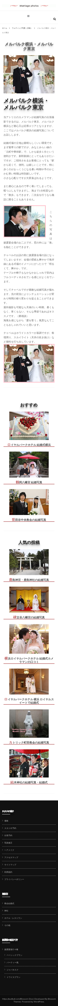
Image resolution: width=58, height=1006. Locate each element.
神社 (6, 910)
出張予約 (8, 835)
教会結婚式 (9, 903)
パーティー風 (12, 962)
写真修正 (8, 843)
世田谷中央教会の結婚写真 (29, 520)
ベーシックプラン (14, 955)
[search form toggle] (54, 19)
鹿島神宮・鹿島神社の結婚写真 (29, 580)
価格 (6, 821)
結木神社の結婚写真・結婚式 (29, 782)
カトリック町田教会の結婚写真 (29, 742)
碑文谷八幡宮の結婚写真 (29, 617)
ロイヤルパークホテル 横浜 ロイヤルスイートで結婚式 (29, 700)
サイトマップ (10, 864)
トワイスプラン (13, 977)
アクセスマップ (11, 857)
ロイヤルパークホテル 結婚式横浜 (29, 445)
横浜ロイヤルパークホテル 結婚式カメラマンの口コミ (29, 660)
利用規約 (8, 872)
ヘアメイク (9, 850)
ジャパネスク (12, 970)
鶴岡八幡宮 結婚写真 (29, 482)
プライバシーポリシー (14, 879)
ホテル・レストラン (13, 918)
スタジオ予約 (10, 828)
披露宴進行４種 (11, 949)
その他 (7, 925)
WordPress (39, 1001)
